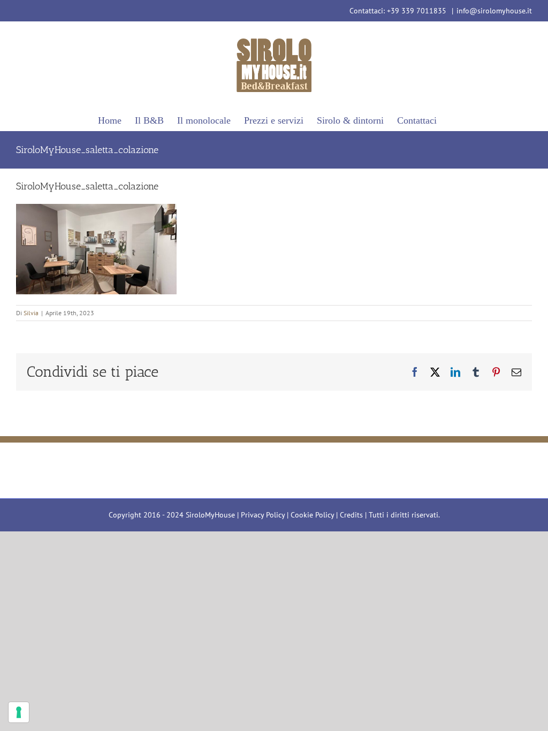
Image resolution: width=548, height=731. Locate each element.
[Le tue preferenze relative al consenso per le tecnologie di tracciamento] (19, 712)
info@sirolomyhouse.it (494, 11)
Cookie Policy (312, 515)
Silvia (31, 313)
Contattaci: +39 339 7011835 (398, 11)
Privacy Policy (263, 515)
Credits (351, 515)
